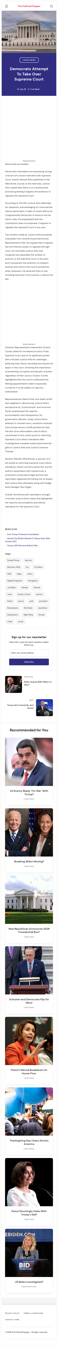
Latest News (29, 60)
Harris (30, 574)
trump (20, 621)
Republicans (12, 615)
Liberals (36, 587)
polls (31, 601)
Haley (19, 574)
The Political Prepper (29, 6)
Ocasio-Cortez (24, 594)
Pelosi (10, 601)
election (28, 560)
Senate (41, 615)
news (9, 594)
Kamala (25, 587)
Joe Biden (11, 587)
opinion (39, 594)
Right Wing (28, 615)
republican (42, 608)
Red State (28, 608)
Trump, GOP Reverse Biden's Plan (22, 545)
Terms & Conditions (33, 1313)
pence (21, 601)
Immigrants (33, 581)
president (43, 601)
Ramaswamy (12, 608)
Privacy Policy (12, 1313)
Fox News (38, 567)
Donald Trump (13, 560)
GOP (9, 574)
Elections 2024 (13, 567)
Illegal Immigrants (14, 581)
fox (27, 567)
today (9, 621)
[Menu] (6, 6)
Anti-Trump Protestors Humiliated (23, 534)
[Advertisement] (29, 130)
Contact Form (12, 1320)
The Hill (23, 203)
